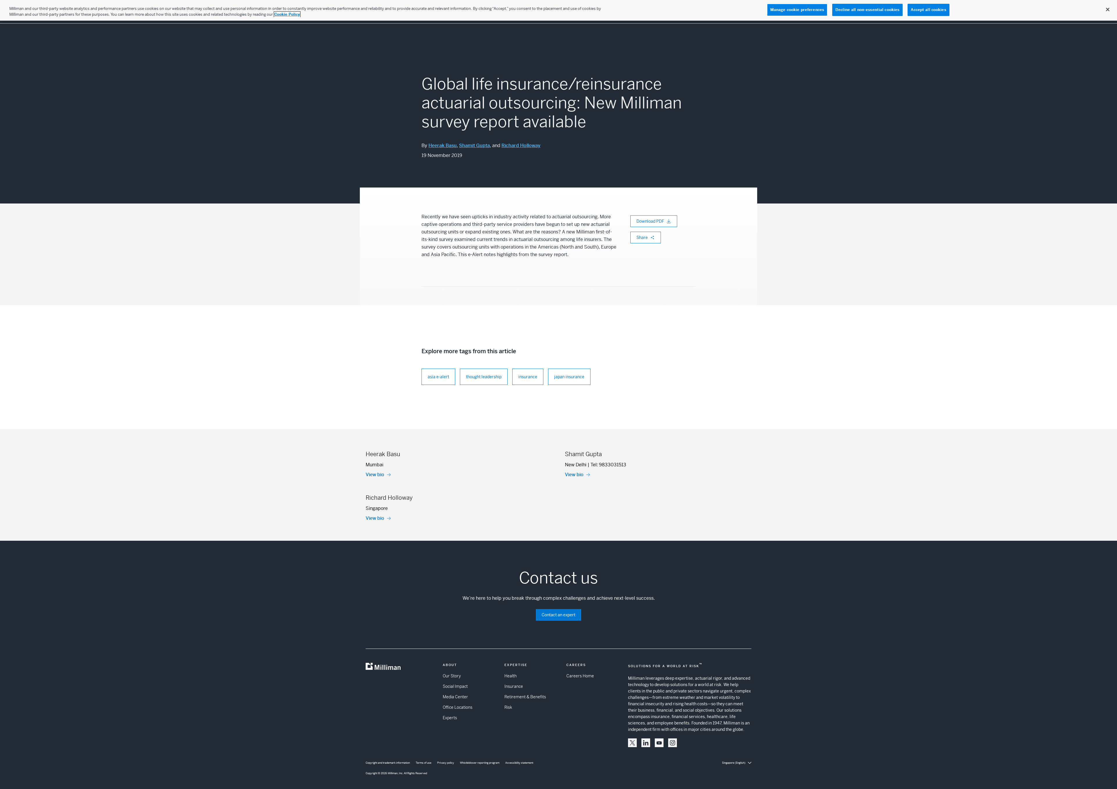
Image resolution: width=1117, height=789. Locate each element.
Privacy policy (445, 763)
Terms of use (423, 763)
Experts (450, 717)
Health (510, 676)
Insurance (513, 686)
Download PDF (650, 221)
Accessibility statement (519, 763)
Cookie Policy (287, 14)
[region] (558, 10)
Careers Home (580, 676)
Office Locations (457, 707)
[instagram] (672, 742)
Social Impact (455, 686)
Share (642, 237)
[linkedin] (645, 742)
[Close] (1107, 9)
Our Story (452, 676)
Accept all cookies (928, 9)
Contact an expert (558, 614)
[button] (632, 742)
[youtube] (659, 742)
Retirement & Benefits (525, 696)
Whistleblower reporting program (479, 763)
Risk (508, 707)
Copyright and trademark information (388, 763)
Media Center (455, 696)
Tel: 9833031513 (608, 465)
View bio (375, 475)
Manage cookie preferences (797, 9)
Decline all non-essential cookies (867, 9)
